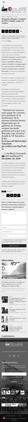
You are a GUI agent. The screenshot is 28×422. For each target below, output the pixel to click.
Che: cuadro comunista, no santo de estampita (17, 310)
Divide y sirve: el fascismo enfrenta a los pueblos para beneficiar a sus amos (15, 328)
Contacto (20, 415)
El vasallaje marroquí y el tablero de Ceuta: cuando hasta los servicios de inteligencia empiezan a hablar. (17, 300)
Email (3, 371)
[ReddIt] (13, 31)
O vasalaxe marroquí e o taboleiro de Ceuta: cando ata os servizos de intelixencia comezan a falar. (13, 284)
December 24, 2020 (11, 158)
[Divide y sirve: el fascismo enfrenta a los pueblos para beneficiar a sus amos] (5, 328)
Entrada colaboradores (11, 415)
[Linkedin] (10, 31)
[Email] (17, 31)
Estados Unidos (9, 16)
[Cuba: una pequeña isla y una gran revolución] (5, 319)
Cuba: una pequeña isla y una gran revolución (17, 318)
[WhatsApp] (6, 31)
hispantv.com (9, 191)
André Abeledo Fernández (10, 280)
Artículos (3, 280)
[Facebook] (3, 31)
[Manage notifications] (4, 418)
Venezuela (16, 16)
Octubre (9, 41)
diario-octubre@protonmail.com (17, 351)
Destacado (3, 16)
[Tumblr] (18, 356)
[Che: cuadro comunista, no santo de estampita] (5, 310)
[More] (21, 31)
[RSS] (9, 356)
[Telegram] (14, 356)
